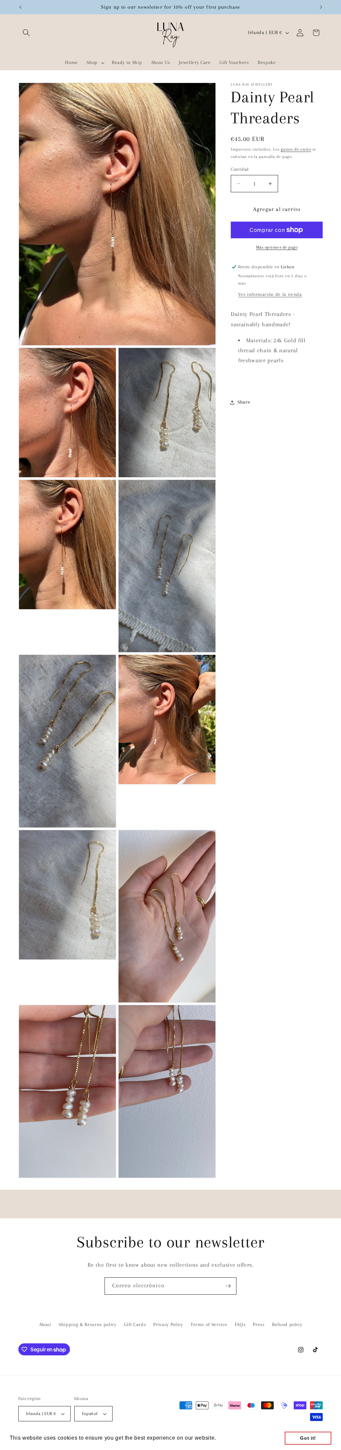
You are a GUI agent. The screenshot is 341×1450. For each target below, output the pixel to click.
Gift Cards (135, 1324)
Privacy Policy (168, 1324)
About (45, 1324)
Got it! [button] (308, 1438)
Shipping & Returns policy (88, 1324)
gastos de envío (296, 149)
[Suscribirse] (228, 1286)
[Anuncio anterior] (20, 7)
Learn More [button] (233, 1438)
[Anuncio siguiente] (321, 7)
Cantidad (240, 169)
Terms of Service (208, 1324)
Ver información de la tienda (270, 294)
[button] (26, 33)
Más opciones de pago (277, 247)
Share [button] (243, 402)
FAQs (240, 1324)
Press (258, 1324)
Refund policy (287, 1324)
